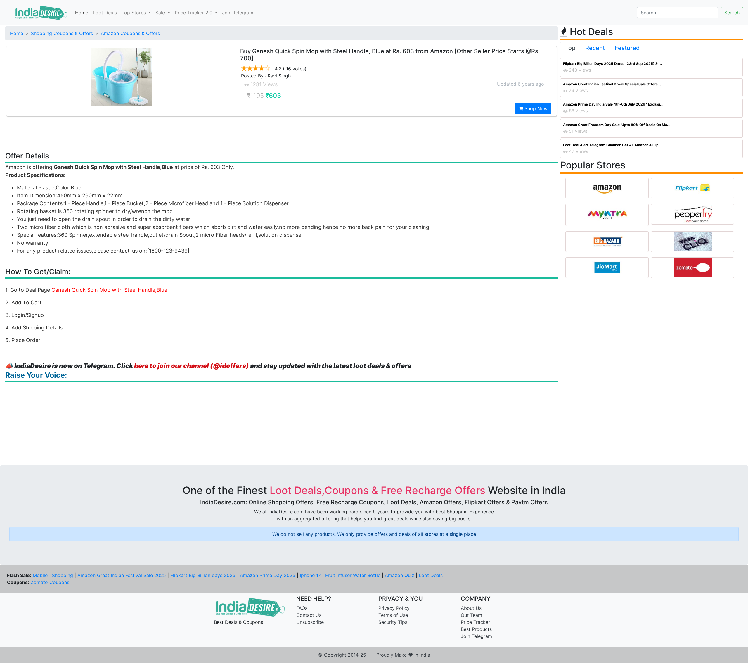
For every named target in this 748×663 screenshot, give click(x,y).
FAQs (301, 608)
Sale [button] (160, 12)
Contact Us (308, 615)
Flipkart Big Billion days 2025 (203, 575)
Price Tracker (475, 622)
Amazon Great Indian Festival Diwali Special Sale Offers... (612, 84)
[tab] (570, 49)
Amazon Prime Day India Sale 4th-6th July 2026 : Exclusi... (613, 104)
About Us (471, 608)
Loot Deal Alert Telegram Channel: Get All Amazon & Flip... (612, 145)
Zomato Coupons (50, 582)
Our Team (471, 615)
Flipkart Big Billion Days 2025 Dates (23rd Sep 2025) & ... (612, 63)
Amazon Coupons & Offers (130, 33)
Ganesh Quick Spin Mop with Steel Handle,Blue (109, 290)
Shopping (62, 575)
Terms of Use (393, 615)
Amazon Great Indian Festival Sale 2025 (121, 575)
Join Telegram (237, 12)
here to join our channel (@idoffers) (191, 366)
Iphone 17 (310, 575)
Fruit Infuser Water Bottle (352, 575)
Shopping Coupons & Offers (62, 33)
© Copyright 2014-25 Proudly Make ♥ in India (374, 655)
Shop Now (535, 108)
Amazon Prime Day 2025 (267, 575)
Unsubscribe (310, 622)
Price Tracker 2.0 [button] (194, 12)
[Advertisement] (281, 133)
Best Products (476, 629)
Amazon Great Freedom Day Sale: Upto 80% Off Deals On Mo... (617, 124)
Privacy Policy (394, 608)
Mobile (40, 575)
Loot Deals (105, 12)
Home (81, 12)
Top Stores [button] (134, 12)
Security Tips (392, 622)
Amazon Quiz (399, 575)
